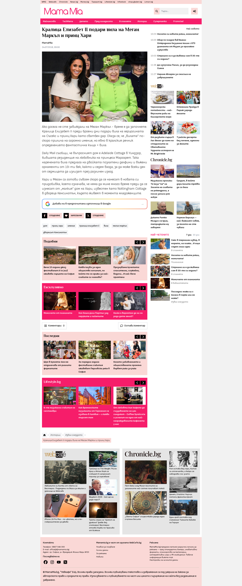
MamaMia (47, 42)
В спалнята (125, 21)
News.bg (74, 2)
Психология (177, 262)
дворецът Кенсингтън (55, 232)
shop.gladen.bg (135, 2)
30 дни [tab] (196, 234)
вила (106, 225)
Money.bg (85, 2)
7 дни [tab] (188, 234)
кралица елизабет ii (89, 225)
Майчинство (49, 21)
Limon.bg (149, 2)
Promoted (178, 21)
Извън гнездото (179, 301)
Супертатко (160, 21)
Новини (99, 557)
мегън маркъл (120, 225)
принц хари (57, 225)
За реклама (101, 553)
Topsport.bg (97, 2)
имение (71, 225)
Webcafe (52, 2)
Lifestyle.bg (110, 2)
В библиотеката (179, 283)
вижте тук (167, 557)
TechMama (67, 21)
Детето (84, 21)
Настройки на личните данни (164, 560)
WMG (44, 2)
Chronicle (63, 2)
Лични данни (102, 550)
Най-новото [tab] (192, 28)
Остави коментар (134, 325)
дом (45, 225)
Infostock (122, 2)
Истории (142, 21)
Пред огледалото (104, 21)
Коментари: (56, 325)
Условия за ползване (105, 547)
